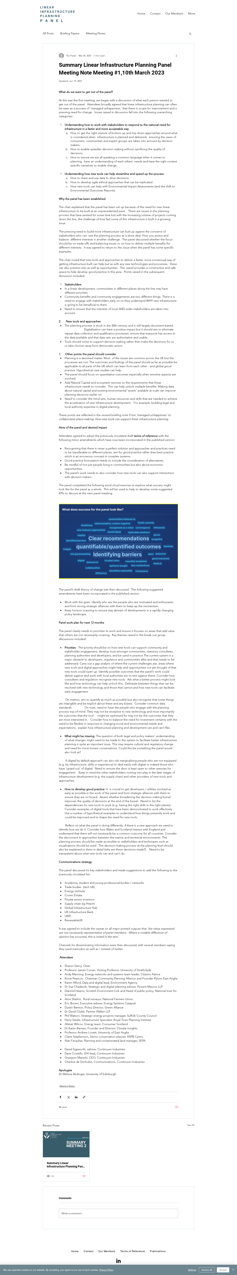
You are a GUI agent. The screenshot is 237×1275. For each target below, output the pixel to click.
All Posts (48, 33)
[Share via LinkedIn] (76, 1097)
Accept (223, 1269)
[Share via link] (84, 1097)
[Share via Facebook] (60, 1097)
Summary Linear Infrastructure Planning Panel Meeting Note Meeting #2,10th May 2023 (66, 1164)
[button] (190, 33)
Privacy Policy (106, 1269)
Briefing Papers (69, 33)
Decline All (207, 1269)
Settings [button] (192, 1269)
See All (190, 1125)
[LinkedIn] (118, 1261)
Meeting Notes (95, 33)
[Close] (233, 1269)
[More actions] (176, 56)
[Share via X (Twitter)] (68, 1097)
